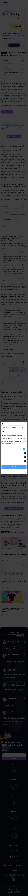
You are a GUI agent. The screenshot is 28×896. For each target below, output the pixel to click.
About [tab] (23, 427)
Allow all (14, 466)
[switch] (25, 453)
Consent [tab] (5, 427)
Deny (14, 471)
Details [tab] (14, 427)
